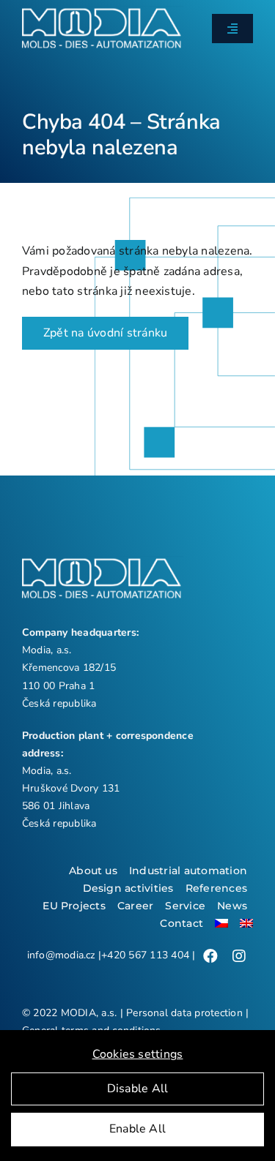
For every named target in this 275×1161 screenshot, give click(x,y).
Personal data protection (184, 1013)
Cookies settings (137, 1054)
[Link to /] (210, 956)
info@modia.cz (61, 955)
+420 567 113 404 (145, 955)
